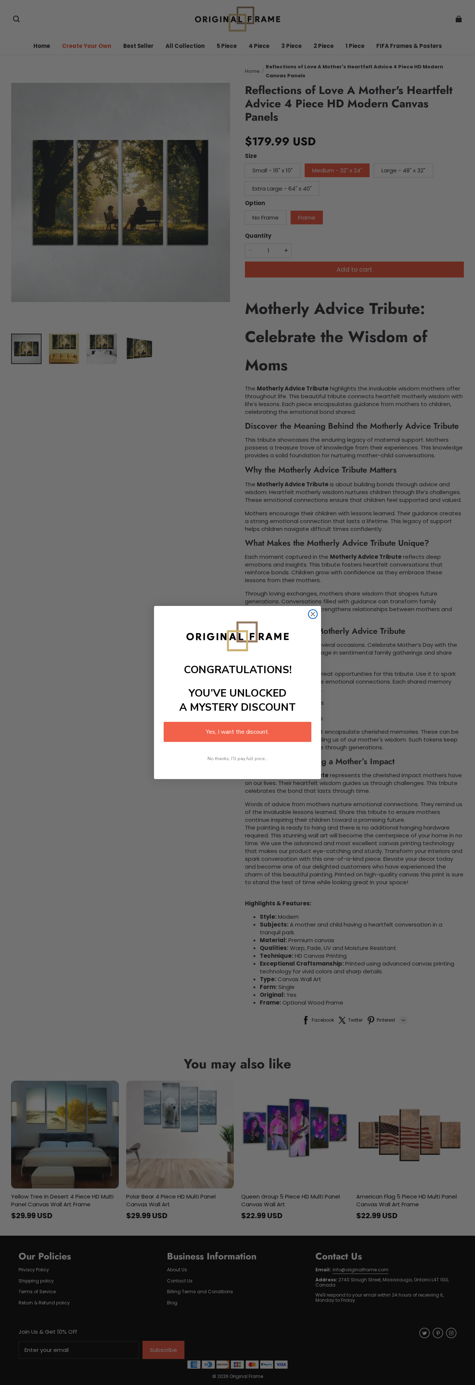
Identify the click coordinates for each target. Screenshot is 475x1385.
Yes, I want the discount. (237, 732)
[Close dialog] (312, 614)
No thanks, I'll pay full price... (237, 759)
